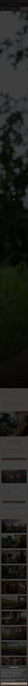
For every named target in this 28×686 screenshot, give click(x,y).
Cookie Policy (18, 676)
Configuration (22, 675)
